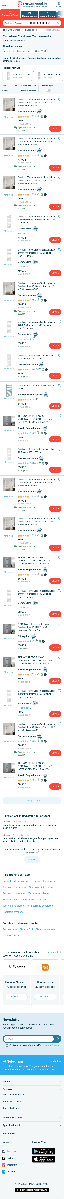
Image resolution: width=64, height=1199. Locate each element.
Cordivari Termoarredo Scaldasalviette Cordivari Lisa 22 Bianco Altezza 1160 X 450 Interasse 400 (36, 727)
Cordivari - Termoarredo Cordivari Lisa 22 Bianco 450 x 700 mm (36, 451)
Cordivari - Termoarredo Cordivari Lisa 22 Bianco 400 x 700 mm (36, 357)
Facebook (11, 1151)
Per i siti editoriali (11, 1108)
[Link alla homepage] (4, 29)
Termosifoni (26, 929)
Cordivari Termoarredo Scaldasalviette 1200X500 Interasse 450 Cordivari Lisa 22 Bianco (36, 694)
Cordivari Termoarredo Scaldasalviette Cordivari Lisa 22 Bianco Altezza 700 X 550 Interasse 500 (36, 286)
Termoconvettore (45, 929)
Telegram (11, 1171)
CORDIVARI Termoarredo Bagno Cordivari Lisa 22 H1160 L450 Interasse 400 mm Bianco (34, 627)
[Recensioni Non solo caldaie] (23, 117)
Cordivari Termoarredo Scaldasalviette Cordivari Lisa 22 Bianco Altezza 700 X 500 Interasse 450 (36, 180)
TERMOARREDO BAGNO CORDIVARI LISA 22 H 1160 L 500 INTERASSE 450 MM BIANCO (35, 766)
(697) (32, 641)
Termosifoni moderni (14, 893)
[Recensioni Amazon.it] (23, 400)
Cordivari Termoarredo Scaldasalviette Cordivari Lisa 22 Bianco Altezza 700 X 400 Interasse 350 (36, 102)
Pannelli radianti (11, 935)
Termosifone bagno (13, 905)
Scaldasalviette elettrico (42, 887)
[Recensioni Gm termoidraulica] (23, 370)
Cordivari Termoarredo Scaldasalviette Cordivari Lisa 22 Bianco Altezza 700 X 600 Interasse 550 (36, 482)
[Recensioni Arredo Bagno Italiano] (23, 433)
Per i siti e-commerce (13, 1094)
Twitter (9, 1158)
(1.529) (33, 433)
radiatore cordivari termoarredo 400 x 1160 (25, 51)
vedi (54, 128)
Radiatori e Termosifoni (34, 30)
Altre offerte (9, 117)
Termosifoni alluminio (14, 887)
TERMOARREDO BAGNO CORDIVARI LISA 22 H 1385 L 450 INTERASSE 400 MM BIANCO (35, 660)
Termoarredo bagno (39, 893)
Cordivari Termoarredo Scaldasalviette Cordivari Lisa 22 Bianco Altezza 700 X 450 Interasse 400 (36, 141)
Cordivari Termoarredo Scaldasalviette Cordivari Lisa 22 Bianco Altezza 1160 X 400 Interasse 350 (36, 521)
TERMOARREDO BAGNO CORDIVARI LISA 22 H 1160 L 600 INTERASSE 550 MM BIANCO (35, 560)
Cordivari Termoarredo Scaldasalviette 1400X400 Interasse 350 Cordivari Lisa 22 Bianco (36, 252)
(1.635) (33, 116)
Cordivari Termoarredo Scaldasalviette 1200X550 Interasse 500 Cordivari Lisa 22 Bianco (36, 325)
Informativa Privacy (49, 1045)
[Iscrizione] (58, 1039)
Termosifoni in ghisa (45, 881)
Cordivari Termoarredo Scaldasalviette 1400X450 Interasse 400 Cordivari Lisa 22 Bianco (36, 593)
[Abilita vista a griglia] (61, 90)
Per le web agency (12, 1101)
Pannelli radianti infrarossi (17, 881)
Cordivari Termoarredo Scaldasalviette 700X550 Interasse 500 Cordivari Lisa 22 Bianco (36, 219)
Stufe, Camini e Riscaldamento (20, 30)
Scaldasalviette (11, 899)
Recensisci (23, 233)
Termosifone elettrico (34, 899)
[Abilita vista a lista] (61, 86)
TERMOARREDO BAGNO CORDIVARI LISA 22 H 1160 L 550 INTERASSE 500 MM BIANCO (35, 419)
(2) (31, 233)
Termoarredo (10, 929)
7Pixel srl (22, 1184)
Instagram (11, 1165)
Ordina (26, 86)
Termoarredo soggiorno (40, 905)
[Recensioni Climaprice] (23, 641)
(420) (32, 399)
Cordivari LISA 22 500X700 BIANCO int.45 (36, 387)
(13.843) (34, 369)
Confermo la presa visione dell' (34, 1045)
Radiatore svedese (13, 911)
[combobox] (15, 23)
